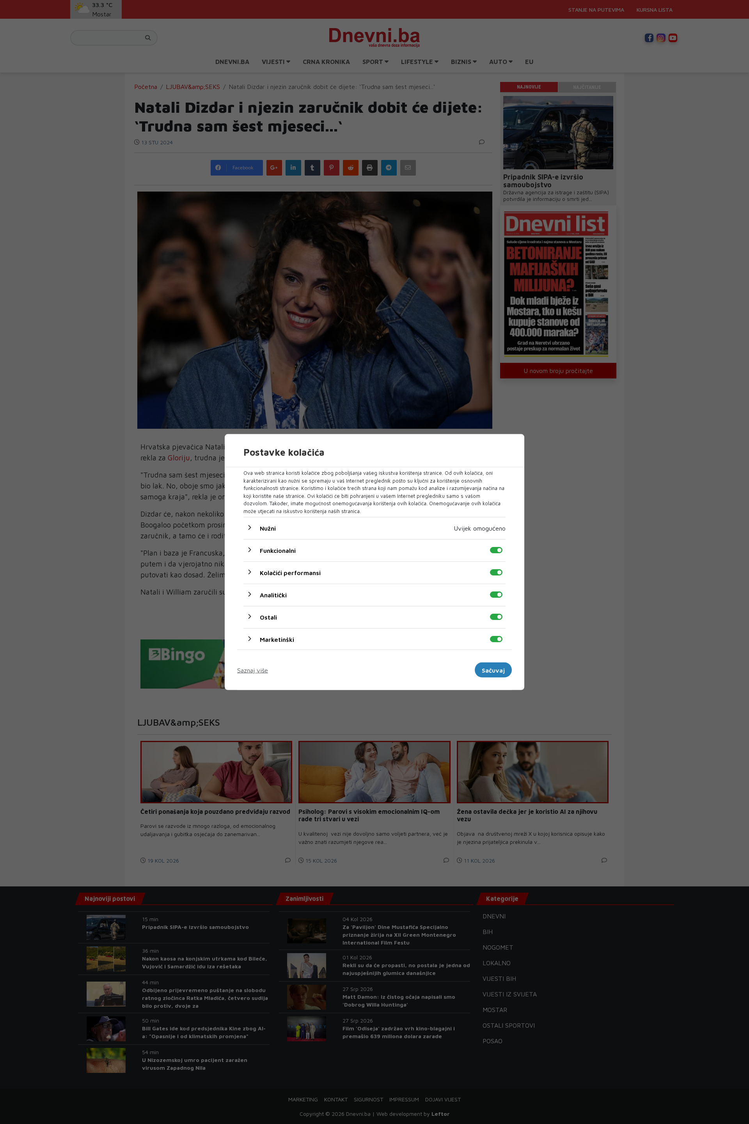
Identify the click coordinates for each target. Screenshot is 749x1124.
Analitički (273, 594)
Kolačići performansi (290, 572)
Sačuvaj (493, 669)
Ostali (268, 617)
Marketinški (277, 639)
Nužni (268, 528)
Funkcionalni (278, 550)
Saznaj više (252, 669)
